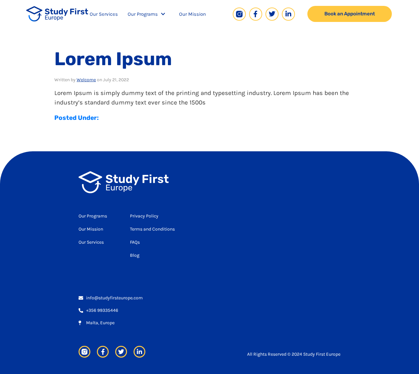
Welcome (86, 80)
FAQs (135, 242)
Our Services (104, 14)
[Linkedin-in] (288, 14)
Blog (134, 255)
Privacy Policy (144, 216)
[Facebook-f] (255, 14)
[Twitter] (272, 14)
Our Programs (143, 14)
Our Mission (192, 14)
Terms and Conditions (152, 229)
